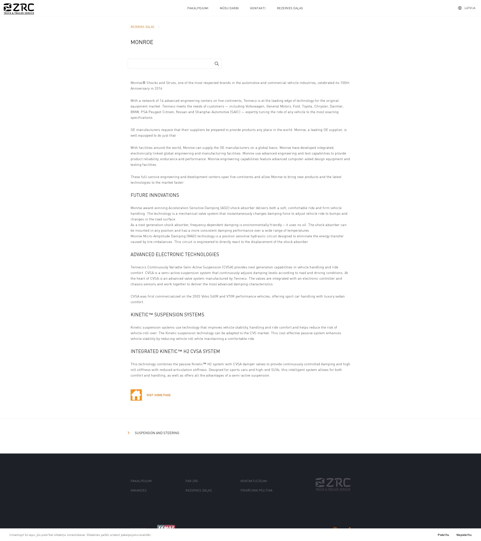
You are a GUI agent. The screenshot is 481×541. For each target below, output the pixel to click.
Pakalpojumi (198, 8)
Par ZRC (191, 481)
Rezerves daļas (290, 8)
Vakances (139, 490)
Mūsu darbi (229, 8)
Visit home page (159, 395)
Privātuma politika (256, 490)
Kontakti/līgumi (253, 481)
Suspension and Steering (157, 433)
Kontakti (258, 8)
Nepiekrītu (464, 535)
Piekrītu (443, 535)
